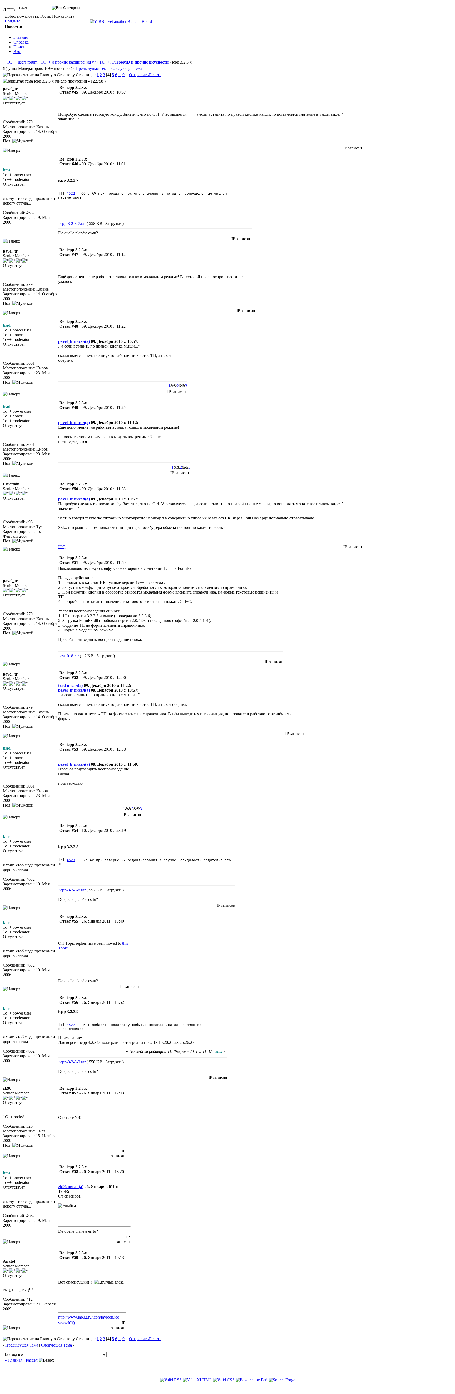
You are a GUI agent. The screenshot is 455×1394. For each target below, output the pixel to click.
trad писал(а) (70, 685)
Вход (17, 51)
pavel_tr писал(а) (74, 341)
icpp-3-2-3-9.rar (72, 1062)
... (119, 75)
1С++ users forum (22, 62)
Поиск (19, 47)
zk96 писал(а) (70, 1186)
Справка (21, 42)
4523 (71, 860)
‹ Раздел (30, 1360)
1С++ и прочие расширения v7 (68, 62)
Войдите (12, 21)
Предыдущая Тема (92, 68)
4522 (71, 193)
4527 (71, 1025)
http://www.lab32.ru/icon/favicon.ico (88, 1317)
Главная (20, 37)
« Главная (13, 1360)
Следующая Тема (126, 68)
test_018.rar (68, 656)
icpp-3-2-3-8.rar (72, 890)
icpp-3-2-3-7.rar (72, 223)
